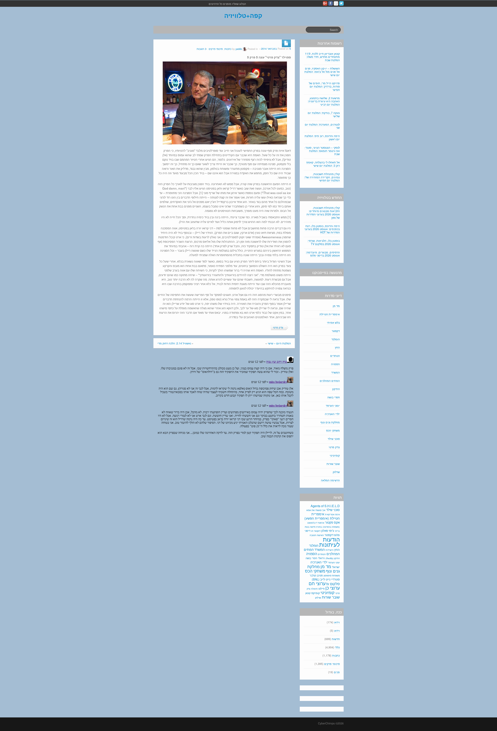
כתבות (227, 49)
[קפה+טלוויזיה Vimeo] (336, 3)
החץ (337, 347)
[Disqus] (224, 403)
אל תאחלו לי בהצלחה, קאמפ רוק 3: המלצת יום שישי (323, 163)
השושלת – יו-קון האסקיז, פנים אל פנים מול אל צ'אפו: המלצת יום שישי (322, 71)
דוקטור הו (316, 530)
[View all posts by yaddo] (245, 49)
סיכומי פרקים (216, 49)
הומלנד (335, 339)
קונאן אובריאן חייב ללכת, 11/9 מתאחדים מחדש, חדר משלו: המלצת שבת (322, 57)
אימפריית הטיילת (330, 314)
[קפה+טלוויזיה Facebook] (330, 3)
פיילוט (321, 588)
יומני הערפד (333, 405)
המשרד (335, 372)
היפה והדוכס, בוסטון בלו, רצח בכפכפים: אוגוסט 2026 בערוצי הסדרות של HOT (322, 229)
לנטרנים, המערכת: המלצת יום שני (322, 126)
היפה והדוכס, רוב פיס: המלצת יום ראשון (322, 137)
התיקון (336, 389)
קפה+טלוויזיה (243, 15)
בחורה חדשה (316, 526)
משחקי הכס (333, 430)
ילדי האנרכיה (332, 414)
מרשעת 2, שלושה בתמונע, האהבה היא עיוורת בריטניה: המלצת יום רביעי (324, 101)
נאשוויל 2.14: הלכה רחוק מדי (174, 343)
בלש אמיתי (333, 322)
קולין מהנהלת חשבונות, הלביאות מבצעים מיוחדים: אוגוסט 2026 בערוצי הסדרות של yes (323, 212)
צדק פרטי (278, 327)
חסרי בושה (333, 397)
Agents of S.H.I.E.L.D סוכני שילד (325, 508)
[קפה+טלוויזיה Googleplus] (325, 3)
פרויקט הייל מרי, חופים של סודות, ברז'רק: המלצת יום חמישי (324, 86)
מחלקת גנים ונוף (330, 422)
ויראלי (321, 558)
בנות (307, 526)
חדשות (336, 639)
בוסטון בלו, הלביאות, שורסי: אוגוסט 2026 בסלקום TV (324, 242)
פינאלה (314, 588)
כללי (337, 647)
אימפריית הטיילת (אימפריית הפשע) (322, 516)
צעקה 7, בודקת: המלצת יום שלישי (324, 114)
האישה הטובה (317, 535)
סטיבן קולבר (316, 575)
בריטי (337, 530)
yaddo (238, 49)
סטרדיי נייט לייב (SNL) (326, 579)
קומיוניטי (335, 455)
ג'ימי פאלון (327, 530)
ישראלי (336, 567)
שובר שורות (333, 464)
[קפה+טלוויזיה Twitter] (341, 3)
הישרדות (330, 549)
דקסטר (336, 331)
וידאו (337, 622)
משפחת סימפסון (332, 575)
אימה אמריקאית (332, 514)
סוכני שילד (334, 439)
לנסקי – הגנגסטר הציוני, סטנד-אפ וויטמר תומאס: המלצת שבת (322, 151)
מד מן (336, 306)
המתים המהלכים (330, 381)
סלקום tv (333, 583)
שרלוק (336, 472)
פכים (337, 672)
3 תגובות (201, 49)
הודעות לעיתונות (329, 541)
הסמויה (335, 364)
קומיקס (315, 593)
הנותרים (335, 356)
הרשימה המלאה (330, 480)
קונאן (308, 593)
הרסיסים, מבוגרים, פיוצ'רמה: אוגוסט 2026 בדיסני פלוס (323, 253)
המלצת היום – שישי (279, 343)
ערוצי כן (332, 588)
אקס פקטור (332, 522)
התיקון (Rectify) (333, 558)
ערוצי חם (317, 583)
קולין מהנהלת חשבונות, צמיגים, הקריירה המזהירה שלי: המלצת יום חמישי (322, 177)
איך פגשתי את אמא (315, 510)
